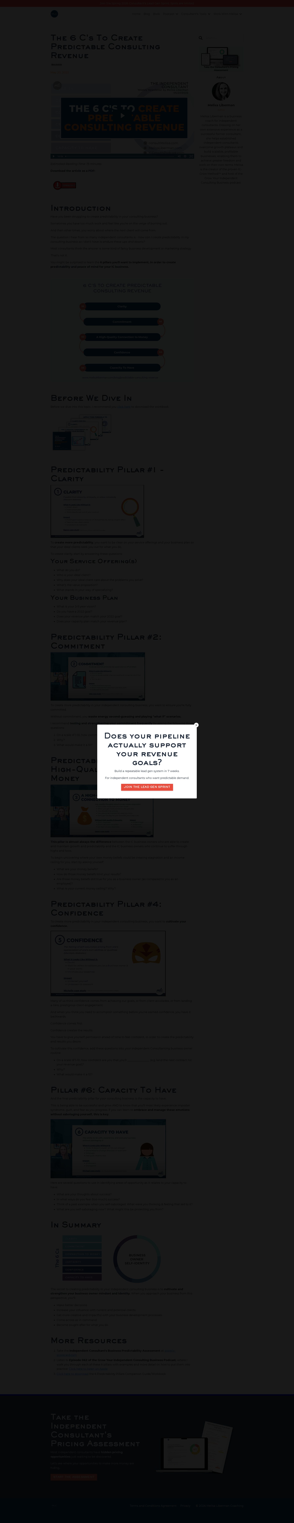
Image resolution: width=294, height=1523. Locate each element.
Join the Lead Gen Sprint (147, 787)
